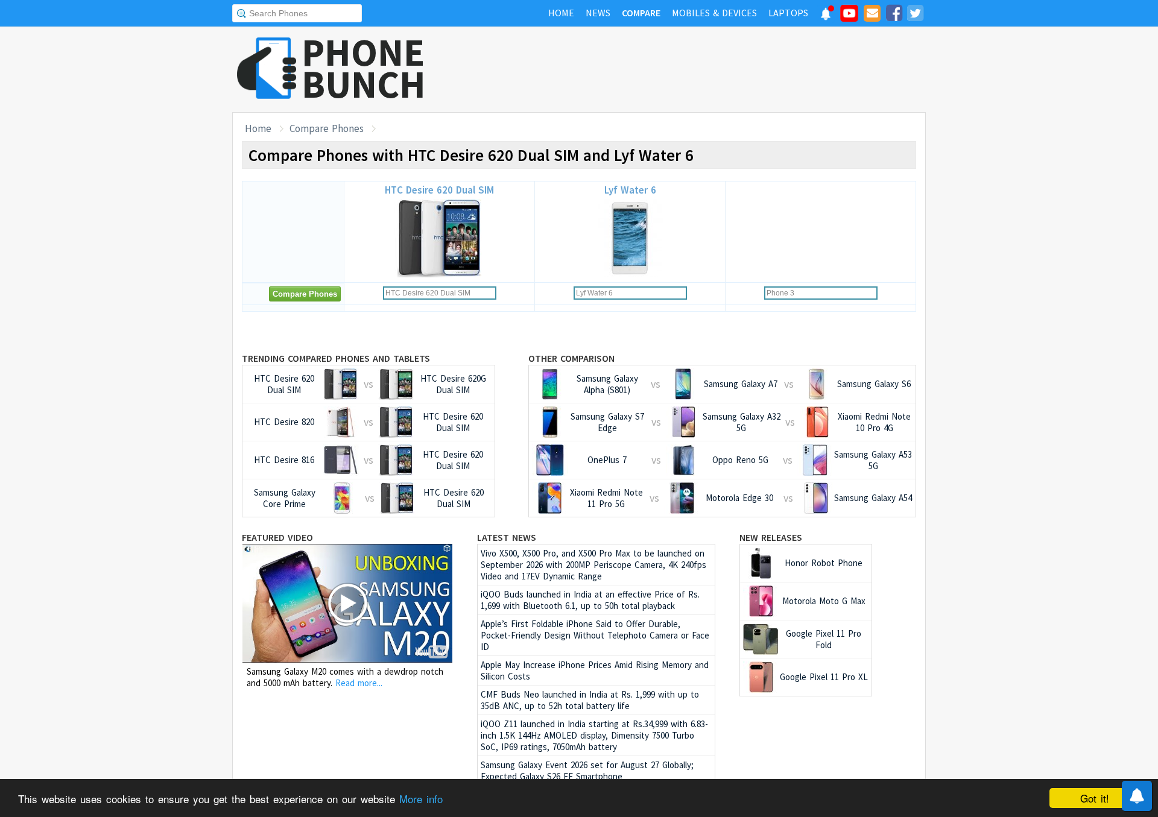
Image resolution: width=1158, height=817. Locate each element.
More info (421, 798)
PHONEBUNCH (364, 68)
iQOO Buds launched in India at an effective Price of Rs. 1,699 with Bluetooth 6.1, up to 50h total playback (590, 599)
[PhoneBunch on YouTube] (849, 17)
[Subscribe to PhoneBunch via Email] (872, 15)
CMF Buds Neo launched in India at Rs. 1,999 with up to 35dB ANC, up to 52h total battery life (590, 700)
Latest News (506, 537)
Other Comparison (571, 358)
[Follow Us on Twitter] (915, 15)
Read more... (358, 683)
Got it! (1094, 798)
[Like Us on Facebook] (894, 15)
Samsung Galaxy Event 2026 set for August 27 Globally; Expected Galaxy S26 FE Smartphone (587, 770)
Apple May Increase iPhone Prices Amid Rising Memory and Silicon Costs (595, 670)
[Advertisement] (706, 69)
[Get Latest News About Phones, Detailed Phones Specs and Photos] (267, 69)
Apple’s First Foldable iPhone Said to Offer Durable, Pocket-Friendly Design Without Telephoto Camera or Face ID (595, 635)
